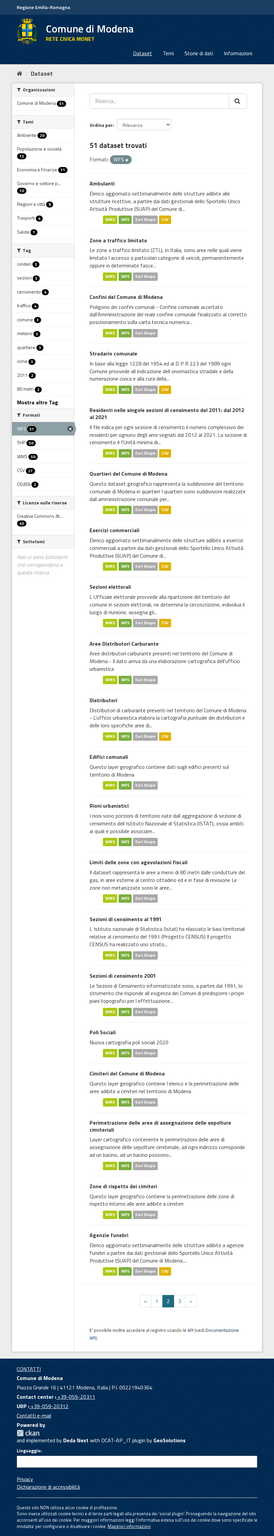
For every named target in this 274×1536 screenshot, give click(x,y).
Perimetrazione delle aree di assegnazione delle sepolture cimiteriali (160, 1126)
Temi (168, 53)
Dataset (142, 53)
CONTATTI (29, 1369)
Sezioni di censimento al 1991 (126, 919)
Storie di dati (198, 53)
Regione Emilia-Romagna (43, 7)
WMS (110, 220)
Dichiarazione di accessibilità (48, 1487)
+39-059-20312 (48, 1406)
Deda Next (76, 1440)
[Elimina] (126, 160)
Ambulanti (102, 183)
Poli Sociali (103, 1032)
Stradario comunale (113, 353)
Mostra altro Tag (37, 402)
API (190, 1330)
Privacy (25, 1479)
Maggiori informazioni (129, 1526)
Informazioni (238, 53)
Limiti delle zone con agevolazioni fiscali (138, 862)
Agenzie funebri (109, 1235)
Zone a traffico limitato (118, 240)
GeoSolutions (169, 1440)
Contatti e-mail (34, 1415)
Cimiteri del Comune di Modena (127, 1073)
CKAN (28, 1433)
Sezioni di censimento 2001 (123, 976)
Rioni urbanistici (109, 806)
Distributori (103, 700)
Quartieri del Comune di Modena (128, 474)
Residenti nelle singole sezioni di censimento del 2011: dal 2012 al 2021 (167, 413)
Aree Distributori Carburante (124, 644)
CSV (164, 220)
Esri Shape (145, 220)
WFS (125, 220)
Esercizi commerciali (114, 530)
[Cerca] (238, 101)
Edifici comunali (109, 757)
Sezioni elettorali (110, 587)
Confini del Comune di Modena (126, 297)
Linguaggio (28, 1450)
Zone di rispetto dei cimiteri (123, 1186)
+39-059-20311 (75, 1397)
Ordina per (101, 125)
